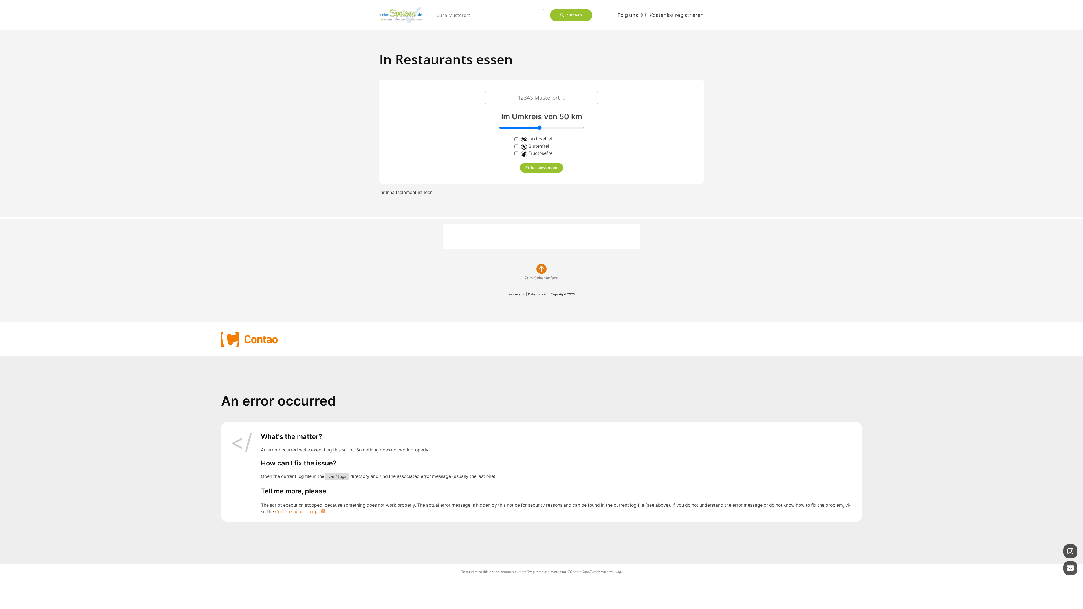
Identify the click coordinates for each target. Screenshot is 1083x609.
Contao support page (297, 511)
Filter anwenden (541, 168)
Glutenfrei (538, 146)
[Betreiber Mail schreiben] (1070, 568)
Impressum (516, 294)
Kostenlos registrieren (677, 15)
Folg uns (628, 15)
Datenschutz (538, 294)
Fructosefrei (541, 153)
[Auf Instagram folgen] (1070, 551)
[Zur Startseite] (400, 15)
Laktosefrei (540, 139)
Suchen (574, 15)
